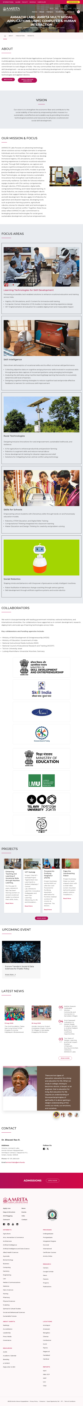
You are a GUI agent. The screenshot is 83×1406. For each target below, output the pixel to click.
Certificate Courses (49, 1252)
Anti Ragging (7, 1216)
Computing (7, 1267)
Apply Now (52, 1180)
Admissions (73, 2)
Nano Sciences (8, 1290)
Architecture (7, 1241)
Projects (31, 35)
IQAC (44, 1370)
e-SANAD (6, 1363)
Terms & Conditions (69, 1401)
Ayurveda (6, 1256)
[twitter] (48, 1149)
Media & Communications (11, 1282)
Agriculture (7, 1233)
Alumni (17, 2)
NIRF (44, 1378)
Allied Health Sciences (10, 1252)
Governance (7, 1340)
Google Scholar (48, 1271)
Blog (57, 8)
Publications (20, 35)
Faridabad (46, 1355)
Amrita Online (47, 1256)
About (11, 35)
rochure (8, 79)
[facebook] (44, 1149)
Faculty (25, 2)
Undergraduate (48, 1233)
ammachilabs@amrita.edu (15, 1162)
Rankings (6, 1325)
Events (63, 8)
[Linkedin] (17, 1224)
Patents (45, 1279)
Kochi (45, 1344)
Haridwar (46, 1359)
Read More (41, 918)
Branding (6, 1359)
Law (4, 1278)
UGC (44, 1382)
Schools (33, 2)
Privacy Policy (34, 1401)
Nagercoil (46, 1351)
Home (20, 27)
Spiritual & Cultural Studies (12, 1308)
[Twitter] (8, 1224)
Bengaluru (46, 1333)
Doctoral (46, 1245)
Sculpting (6, 1305)
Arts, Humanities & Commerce (13, 1237)
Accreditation (7, 1329)
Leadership (7, 1333)
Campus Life (42, 2)
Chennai (45, 1336)
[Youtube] (13, 1224)
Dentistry (6, 1271)
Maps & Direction (9, 1212)
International (8, 2)
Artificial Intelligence (10, 1245)
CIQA (44, 1385)
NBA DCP (46, 1374)
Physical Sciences (9, 1301)
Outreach (6, 1219)
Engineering (34, 27)
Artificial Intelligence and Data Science (16, 1248)
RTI (62, 1401)
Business (6, 1263)
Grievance (42, 1401)
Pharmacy (6, 1297)
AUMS (5, 1352)
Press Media (7, 1336)
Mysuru (45, 1348)
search (78, 11)
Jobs (69, 8)
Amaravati (46, 1329)
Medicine (6, 1286)
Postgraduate (47, 1237)
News (52, 8)
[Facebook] (4, 1224)
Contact (76, 8)
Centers (26, 27)
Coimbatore (47, 1340)
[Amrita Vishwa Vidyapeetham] (11, 9)
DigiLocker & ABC (9, 1367)
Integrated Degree (49, 1241)
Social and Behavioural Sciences (14, 1312)
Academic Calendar (9, 1355)
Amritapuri (46, 1325)
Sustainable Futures (10, 1316)
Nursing (5, 1293)
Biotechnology (8, 1260)
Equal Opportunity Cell (53, 1401)
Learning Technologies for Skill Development (29, 290)
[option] (21, 959)
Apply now (7, 1208)
